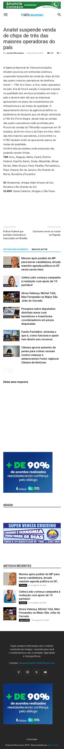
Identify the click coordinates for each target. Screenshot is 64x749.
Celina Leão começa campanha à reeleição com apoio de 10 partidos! (41, 281)
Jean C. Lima (53, 745)
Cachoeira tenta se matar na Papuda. (47, 233)
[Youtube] (45, 672)
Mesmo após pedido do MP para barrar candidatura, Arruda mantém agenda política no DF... (39, 578)
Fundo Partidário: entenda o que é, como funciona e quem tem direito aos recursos (40, 335)
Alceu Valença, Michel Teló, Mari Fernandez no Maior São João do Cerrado (39, 296)
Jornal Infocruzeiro (15, 53)
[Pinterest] (21, 211)
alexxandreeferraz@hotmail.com (37, 663)
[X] (14, 211)
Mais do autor (39, 249)
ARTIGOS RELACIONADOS (15, 249)
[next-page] (11, 371)
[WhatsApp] (29, 211)
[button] (5, 14)
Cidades (7, 266)
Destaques (8, 317)
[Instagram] (27, 672)
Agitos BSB (8, 301)
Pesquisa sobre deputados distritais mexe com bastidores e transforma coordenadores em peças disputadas (38, 316)
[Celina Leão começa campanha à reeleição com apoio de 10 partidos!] (11, 281)
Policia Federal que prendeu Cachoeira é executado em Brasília (15, 235)
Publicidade (32, 739)
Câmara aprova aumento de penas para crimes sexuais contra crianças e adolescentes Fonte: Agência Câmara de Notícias (40, 355)
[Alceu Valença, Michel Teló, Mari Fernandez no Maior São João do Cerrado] (11, 297)
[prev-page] (5, 371)
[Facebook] (6, 211)
